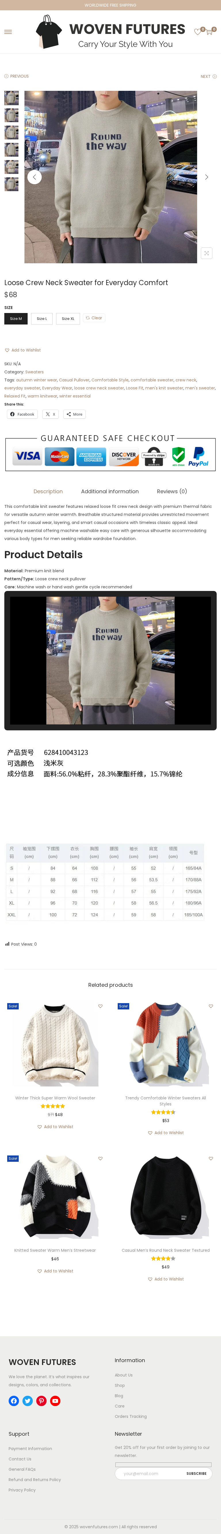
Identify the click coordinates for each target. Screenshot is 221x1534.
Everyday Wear (57, 388)
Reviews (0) (172, 491)
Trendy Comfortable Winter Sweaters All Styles (165, 1101)
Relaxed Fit (15, 396)
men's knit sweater (164, 388)
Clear (97, 318)
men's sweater (200, 388)
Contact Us (20, 1459)
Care (120, 1406)
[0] (197, 31)
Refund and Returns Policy (35, 1480)
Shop (120, 1385)
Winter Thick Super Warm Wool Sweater (55, 1098)
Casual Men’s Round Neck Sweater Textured (166, 1250)
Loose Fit (134, 388)
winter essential (75, 396)
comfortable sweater (152, 380)
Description (48, 491)
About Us (124, 1375)
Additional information (110, 491)
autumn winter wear (36, 380)
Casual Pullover (74, 380)
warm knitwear (42, 396)
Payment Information (30, 1449)
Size (8, 307)
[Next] (206, 177)
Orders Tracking (131, 1416)
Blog (119, 1396)
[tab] (48, 491)
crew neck (186, 380)
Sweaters (34, 372)
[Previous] (34, 177)
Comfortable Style (110, 380)
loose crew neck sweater (99, 388)
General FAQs (22, 1469)
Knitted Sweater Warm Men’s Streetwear (55, 1250)
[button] (22, 350)
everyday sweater (22, 388)
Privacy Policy (22, 1490)
